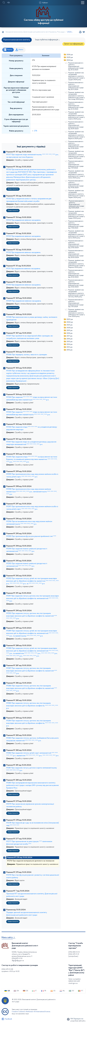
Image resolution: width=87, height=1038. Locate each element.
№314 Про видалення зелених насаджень (23, 220)
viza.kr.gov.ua (72, 983)
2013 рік (69, 347)
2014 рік (69, 344)
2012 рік (69, 350)
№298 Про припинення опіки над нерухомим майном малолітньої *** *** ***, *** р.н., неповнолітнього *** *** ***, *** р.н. (31, 491)
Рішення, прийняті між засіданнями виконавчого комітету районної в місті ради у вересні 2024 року (76, 135)
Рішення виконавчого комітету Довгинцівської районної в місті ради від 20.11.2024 (75, 86)
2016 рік (69, 339)
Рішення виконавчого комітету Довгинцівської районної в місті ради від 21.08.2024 (75, 145)
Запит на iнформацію (73, 44)
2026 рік (70, 55)
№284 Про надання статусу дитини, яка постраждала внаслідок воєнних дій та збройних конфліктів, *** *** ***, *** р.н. (32, 723)
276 (35, 131)
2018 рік (69, 333)
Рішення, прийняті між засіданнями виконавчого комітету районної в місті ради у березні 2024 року (76, 264)
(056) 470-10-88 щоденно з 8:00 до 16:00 (10, 970)
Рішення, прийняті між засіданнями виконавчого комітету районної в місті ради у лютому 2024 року (76, 293)
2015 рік (69, 341)
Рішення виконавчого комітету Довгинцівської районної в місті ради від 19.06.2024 (75, 184)
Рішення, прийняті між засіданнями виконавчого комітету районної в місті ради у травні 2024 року (76, 215)
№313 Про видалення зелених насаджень (23, 236)
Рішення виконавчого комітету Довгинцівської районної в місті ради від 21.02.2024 (75, 273)
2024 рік (70, 60)
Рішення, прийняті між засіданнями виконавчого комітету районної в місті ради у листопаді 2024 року (76, 96)
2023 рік (70, 319)
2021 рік (69, 325)
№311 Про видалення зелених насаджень (23, 269)
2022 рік (70, 322)
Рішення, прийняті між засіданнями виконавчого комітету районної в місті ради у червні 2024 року (76, 194)
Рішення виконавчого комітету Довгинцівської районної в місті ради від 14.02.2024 (75, 283)
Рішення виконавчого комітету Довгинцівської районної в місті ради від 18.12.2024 (75, 66)
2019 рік (69, 330)
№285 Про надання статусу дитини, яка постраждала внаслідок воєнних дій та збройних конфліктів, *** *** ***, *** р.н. (32, 705)
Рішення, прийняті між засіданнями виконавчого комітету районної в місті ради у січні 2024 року (76, 313)
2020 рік (70, 328)
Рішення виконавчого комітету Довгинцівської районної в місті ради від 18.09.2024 (75, 125)
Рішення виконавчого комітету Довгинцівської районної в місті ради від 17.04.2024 (75, 224)
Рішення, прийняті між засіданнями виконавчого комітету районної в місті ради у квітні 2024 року (76, 234)
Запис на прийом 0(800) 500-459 (74, 980)
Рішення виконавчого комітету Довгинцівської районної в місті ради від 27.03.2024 (75, 244)
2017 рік (69, 336)
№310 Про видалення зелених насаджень (23, 285)
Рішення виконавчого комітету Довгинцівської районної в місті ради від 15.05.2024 (76, 204)
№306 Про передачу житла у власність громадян (26, 355)
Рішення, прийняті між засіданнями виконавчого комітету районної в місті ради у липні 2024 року (76, 174)
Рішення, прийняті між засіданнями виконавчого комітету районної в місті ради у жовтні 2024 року (76, 115)
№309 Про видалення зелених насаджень (23, 301)
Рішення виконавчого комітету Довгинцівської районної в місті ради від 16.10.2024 (75, 105)
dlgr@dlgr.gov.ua (18, 960)
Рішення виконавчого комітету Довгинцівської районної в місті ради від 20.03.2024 (75, 254)
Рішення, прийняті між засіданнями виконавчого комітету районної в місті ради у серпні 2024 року (76, 155)
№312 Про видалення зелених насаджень (23, 253)
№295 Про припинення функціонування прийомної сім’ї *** (31, 536)
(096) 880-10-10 (74, 952)
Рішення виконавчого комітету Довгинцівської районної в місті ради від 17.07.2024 (75, 164)
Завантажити (13, 189)
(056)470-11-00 (17, 958)
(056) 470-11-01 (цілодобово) (73, 955)
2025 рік (70, 57)
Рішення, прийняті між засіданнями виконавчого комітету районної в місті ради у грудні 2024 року (76, 76)
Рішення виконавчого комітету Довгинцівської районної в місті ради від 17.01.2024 (75, 303)
